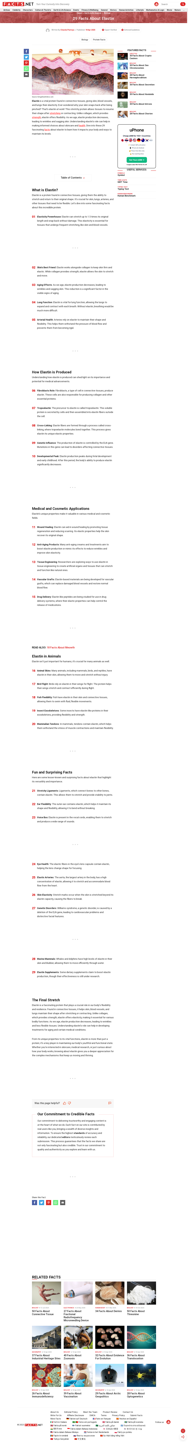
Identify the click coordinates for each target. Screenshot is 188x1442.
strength (36, 117)
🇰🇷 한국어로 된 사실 (133, 1429)
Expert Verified (111, 30)
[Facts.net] (18, 4)
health (82, 125)
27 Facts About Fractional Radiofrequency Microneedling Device (76, 1316)
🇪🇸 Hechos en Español (126, 1419)
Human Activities (126, 10)
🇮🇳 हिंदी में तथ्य (56, 1429)
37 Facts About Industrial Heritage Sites (46, 1357)
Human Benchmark (127, 196)
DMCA (92, 1415)
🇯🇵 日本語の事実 (110, 1429)
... (184, 10)
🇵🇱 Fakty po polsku (123, 1432)
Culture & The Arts (43, 10)
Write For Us (56, 1415)
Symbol (121, 175)
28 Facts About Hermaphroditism (138, 76)
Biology (107, 13)
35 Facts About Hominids (142, 94)
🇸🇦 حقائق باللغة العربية (105, 1425)
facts (47, 129)
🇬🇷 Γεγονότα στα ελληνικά (133, 1425)
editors (66, 1137)
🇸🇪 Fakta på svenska (133, 1422)
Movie (169, 10)
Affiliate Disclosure (75, 1415)
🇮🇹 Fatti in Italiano (58, 1422)
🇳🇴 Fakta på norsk (58, 1425)
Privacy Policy (118, 1415)
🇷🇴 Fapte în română (59, 1435)
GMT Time (123, 182)
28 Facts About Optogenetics (136, 1395)
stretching (55, 113)
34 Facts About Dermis (108, 1311)
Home (79, 13)
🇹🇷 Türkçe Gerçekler (59, 1439)
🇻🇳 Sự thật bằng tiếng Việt (112, 1435)
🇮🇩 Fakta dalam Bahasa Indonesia (82, 1429)
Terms (104, 1415)
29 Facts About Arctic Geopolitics (108, 1395)
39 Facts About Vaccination (72, 1395)
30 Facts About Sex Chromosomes (139, 66)
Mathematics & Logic (155, 10)
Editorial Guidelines (132, 30)
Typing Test (123, 189)
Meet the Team (90, 1412)
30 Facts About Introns (141, 104)
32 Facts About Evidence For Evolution (109, 1357)
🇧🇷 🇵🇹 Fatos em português (84, 1422)
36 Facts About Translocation (136, 1357)
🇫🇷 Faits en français (102, 1419)
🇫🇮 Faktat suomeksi (81, 1425)
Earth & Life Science (62, 10)
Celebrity (16, 10)
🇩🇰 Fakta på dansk (110, 1422)
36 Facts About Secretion (142, 84)
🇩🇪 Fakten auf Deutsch (76, 1419)
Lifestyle (140, 10)
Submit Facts (136, 1415)
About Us (54, 1412)
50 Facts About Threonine (136, 1313)
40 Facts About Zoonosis (72, 1357)
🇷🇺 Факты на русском (84, 1435)
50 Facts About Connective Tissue (43, 1313)
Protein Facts (99, 39)
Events (76, 10)
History (113, 10)
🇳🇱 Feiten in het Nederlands (96, 1432)
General (104, 10)
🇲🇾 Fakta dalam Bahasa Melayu (64, 1432)
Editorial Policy (71, 1412)
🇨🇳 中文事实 (80, 1439)
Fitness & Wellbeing (90, 10)
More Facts (55, 1419)
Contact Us (128, 1412)
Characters (28, 10)
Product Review (110, 1412)
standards (79, 1133)
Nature (177, 10)
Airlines (6, 10)
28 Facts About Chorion (141, 113)
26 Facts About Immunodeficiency (42, 1395)
